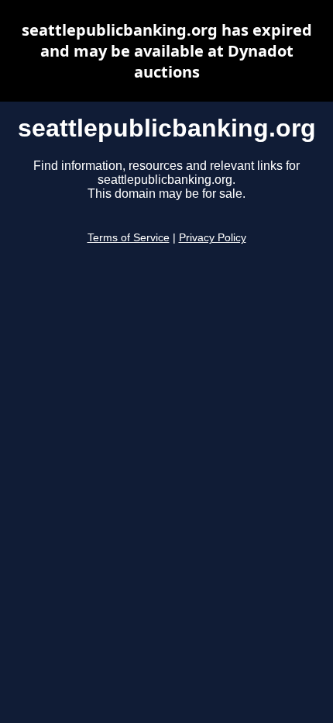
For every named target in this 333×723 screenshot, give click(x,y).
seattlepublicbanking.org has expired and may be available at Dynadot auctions (167, 50)
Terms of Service (129, 238)
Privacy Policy (212, 238)
